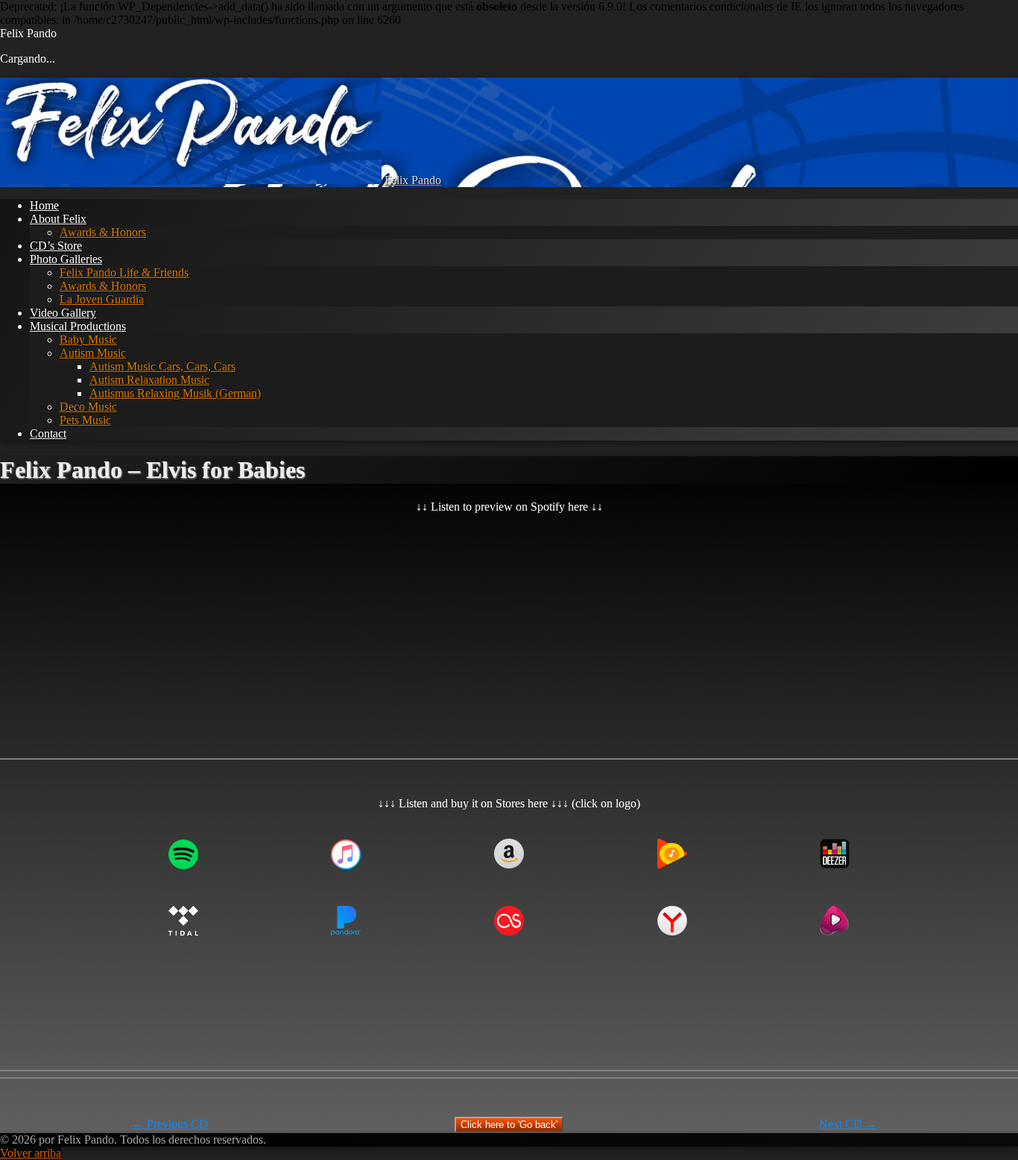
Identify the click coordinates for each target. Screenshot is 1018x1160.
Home (44, 205)
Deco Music (88, 406)
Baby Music (88, 339)
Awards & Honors (103, 232)
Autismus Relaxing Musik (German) (175, 393)
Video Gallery (63, 312)
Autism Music (93, 353)
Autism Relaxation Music (149, 379)
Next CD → (848, 1124)
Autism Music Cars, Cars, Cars (162, 366)
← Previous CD (170, 1124)
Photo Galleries (66, 259)
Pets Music (85, 420)
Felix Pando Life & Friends (124, 272)
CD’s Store (56, 245)
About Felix (58, 218)
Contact (48, 433)
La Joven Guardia (102, 299)
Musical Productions (78, 326)
